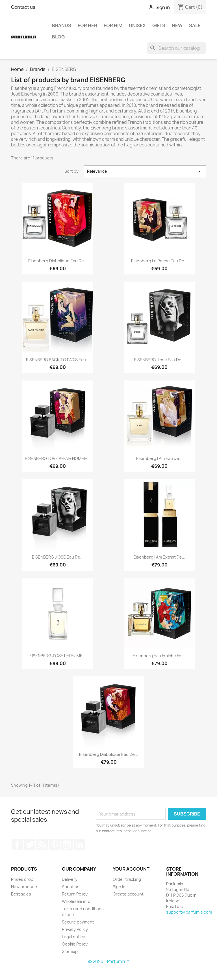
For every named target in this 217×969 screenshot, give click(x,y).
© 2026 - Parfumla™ (108, 961)
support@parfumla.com (189, 912)
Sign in (119, 886)
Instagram (67, 844)
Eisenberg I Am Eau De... (159, 458)
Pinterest (54, 844)
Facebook (17, 844)
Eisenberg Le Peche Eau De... (159, 260)
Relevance (145, 171)
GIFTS (158, 25)
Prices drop (22, 879)
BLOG (58, 37)
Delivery (69, 879)
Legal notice (73, 936)
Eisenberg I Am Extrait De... (159, 557)
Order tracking (127, 879)
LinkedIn (79, 844)
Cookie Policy (75, 944)
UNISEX (137, 25)
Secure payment (78, 922)
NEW (177, 25)
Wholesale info (76, 901)
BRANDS (61, 25)
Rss (42, 844)
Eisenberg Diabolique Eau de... (108, 754)
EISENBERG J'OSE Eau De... (58, 557)
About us (70, 886)
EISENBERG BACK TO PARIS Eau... (57, 359)
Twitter (29, 844)
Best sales (21, 894)
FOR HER (87, 25)
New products (24, 886)
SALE (195, 25)
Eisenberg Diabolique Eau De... (57, 260)
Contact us (23, 7)
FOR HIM (113, 25)
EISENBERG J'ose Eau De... (159, 359)
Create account (128, 894)
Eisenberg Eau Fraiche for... (159, 655)
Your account (131, 869)
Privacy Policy (75, 929)
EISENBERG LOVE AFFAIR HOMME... (58, 458)
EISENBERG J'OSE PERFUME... (57, 655)
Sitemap (70, 951)
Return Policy (75, 894)
